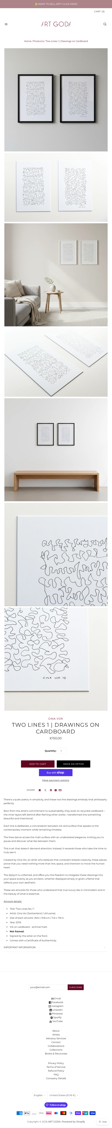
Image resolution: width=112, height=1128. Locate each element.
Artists (56, 1034)
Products (38, 41)
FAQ (56, 1074)
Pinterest (57, 1013)
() (99, 11)
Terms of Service (56, 1067)
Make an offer (73, 764)
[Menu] (6, 24)
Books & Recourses (56, 1053)
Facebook (57, 1002)
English (38, 1095)
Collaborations (56, 1046)
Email (57, 998)
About (56, 1030)
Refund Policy (56, 1070)
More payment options (55, 780)
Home (27, 41)
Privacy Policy (56, 1063)
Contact (56, 1042)
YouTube (57, 1021)
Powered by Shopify (73, 1121)
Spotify (57, 1017)
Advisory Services (56, 1038)
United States (62, 1095)
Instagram (57, 1006)
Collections (56, 1049)
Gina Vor (55, 718)
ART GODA (54, 1121)
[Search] (105, 24)
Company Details (56, 1078)
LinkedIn (57, 1009)
